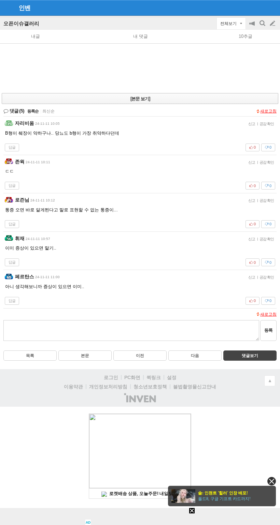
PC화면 (132, 377)
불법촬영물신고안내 (194, 386)
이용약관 (73, 386)
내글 (35, 36)
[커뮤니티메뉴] (7, 7)
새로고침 (268, 111)
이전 (140, 355)
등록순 (33, 111)
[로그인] (259, 7)
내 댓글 (140, 36)
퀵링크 (153, 377)
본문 (85, 355)
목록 (30, 355)
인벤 (24, 7)
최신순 (48, 111)
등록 (268, 330)
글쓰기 (273, 23)
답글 (12, 147)
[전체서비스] (272, 7)
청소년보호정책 (150, 386)
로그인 (111, 377)
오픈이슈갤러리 (21, 23)
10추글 (245, 36)
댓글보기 (250, 355)
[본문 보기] (140, 98)
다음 (195, 355)
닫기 (271, 481)
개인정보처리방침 (108, 386)
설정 (172, 377)
